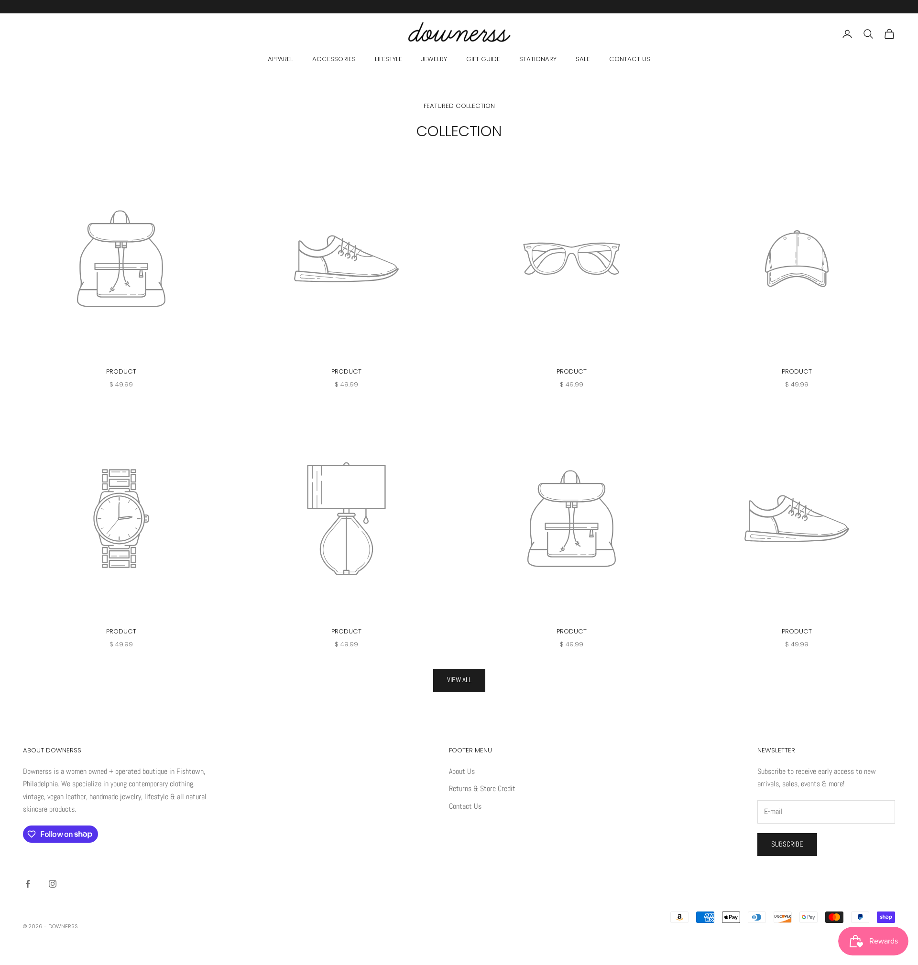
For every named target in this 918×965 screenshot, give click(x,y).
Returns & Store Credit (482, 788)
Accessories (334, 59)
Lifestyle (388, 59)
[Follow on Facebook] (28, 884)
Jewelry (434, 59)
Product (121, 371)
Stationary (538, 59)
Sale (583, 59)
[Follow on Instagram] (52, 884)
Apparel (280, 59)
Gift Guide (483, 59)
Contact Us (629, 59)
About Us (462, 771)
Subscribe (787, 843)
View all (459, 679)
